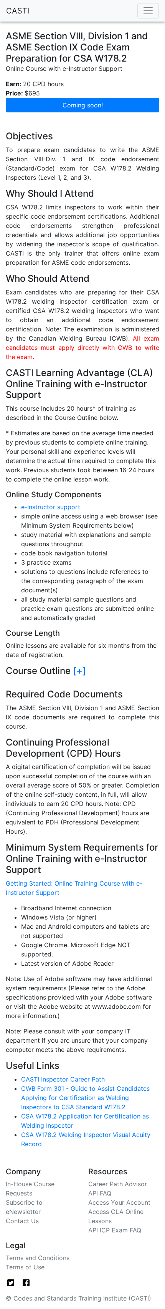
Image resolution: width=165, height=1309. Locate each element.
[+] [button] (79, 670)
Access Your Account (119, 1202)
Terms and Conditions (37, 1258)
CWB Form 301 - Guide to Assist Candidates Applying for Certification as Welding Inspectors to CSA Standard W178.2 (85, 1098)
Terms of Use (25, 1267)
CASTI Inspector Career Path (63, 1079)
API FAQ (99, 1193)
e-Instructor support (50, 507)
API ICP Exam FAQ (114, 1230)
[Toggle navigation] (148, 10)
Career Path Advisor (117, 1184)
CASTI (17, 10)
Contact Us (22, 1221)
